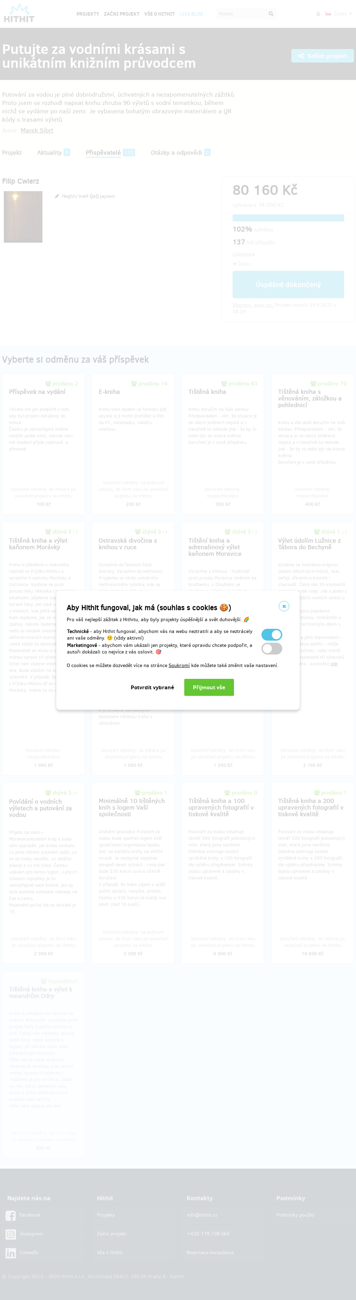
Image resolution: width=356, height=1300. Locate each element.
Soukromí (179, 665)
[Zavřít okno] (284, 606)
